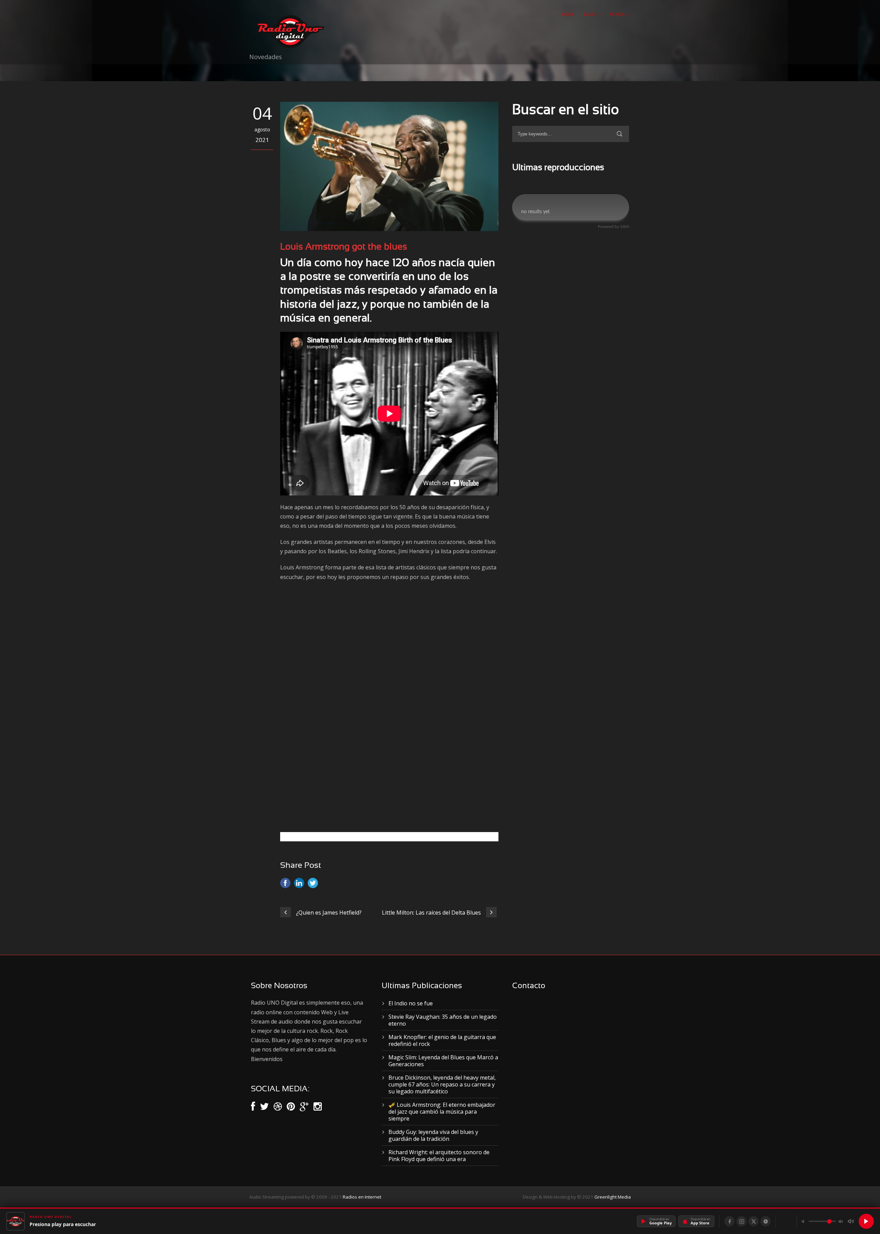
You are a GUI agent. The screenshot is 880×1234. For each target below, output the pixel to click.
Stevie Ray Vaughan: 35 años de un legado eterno (442, 1020)
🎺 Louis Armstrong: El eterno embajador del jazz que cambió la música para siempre (441, 1111)
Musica (617, 14)
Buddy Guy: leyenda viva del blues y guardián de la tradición (433, 1135)
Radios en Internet (362, 1197)
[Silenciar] (851, 1221)
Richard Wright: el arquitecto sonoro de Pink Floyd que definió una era (439, 1155)
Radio (590, 14)
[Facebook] (729, 1221)
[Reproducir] (866, 1221)
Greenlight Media (612, 1197)
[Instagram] (741, 1221)
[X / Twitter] (753, 1221)
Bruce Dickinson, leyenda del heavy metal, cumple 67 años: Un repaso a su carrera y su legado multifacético (442, 1084)
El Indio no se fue (410, 1003)
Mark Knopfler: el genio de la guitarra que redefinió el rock (442, 1040)
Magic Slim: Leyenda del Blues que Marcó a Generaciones (443, 1060)
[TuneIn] (765, 1221)
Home (568, 14)
